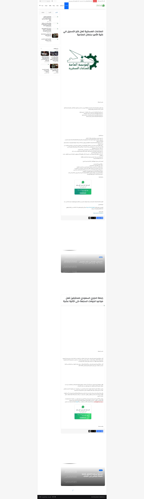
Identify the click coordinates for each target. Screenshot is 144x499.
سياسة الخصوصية (45, 497)
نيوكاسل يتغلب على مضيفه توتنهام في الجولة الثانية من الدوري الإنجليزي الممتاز (46, 24)
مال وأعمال (62, 5)
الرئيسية (66, 5)
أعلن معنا (49, 497)
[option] (83, 261)
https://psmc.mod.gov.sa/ (98, 213)
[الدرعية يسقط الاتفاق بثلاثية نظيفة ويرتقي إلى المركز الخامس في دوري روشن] (55, 30)
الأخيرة (50, 12)
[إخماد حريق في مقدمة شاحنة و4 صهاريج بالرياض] (55, 36)
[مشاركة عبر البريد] (89, 218)
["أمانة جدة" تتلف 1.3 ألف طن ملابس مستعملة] (55, 41)
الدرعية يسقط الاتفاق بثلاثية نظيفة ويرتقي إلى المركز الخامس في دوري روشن (46, 30)
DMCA (40, 497)
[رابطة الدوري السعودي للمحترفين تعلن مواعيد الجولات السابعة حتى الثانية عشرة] (55, 18)
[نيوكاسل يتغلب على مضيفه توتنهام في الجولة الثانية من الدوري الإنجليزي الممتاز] (55, 25)
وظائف (50, 5)
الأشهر (56, 12)
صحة (42, 5)
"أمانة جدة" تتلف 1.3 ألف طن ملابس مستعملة (46, 39)
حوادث (57, 5)
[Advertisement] (83, 18)
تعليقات (42, 12)
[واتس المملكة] (100, 5)
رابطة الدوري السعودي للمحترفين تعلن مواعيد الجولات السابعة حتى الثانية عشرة (91, 262)
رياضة (54, 5)
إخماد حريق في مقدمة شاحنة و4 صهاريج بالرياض (46, 34)
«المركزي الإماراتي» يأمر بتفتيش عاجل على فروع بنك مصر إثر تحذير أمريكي (81, 1)
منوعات (46, 5)
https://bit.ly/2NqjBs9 (90, 207)
